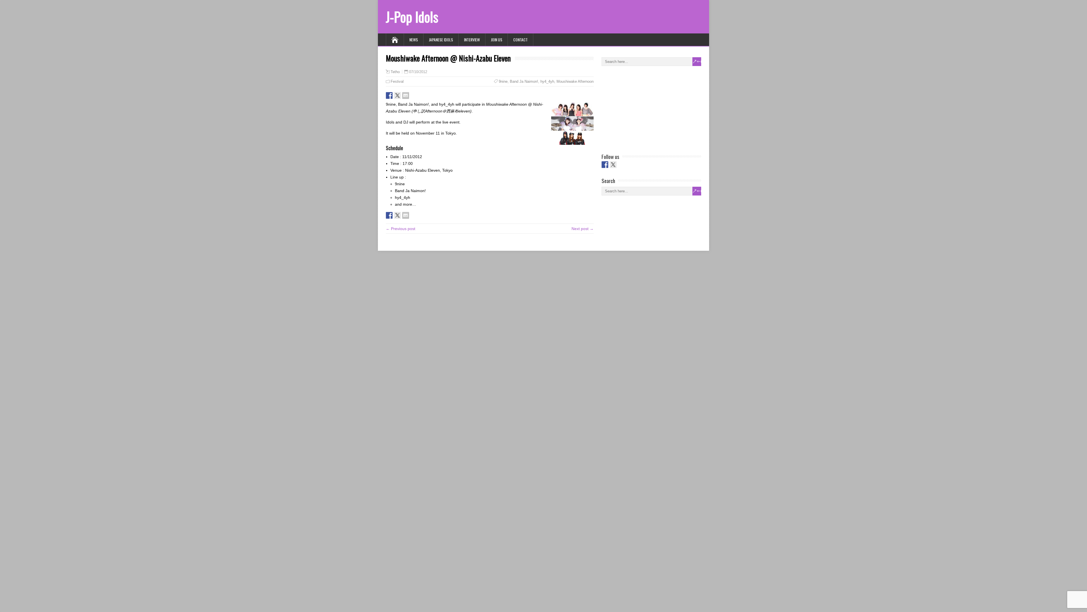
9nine (503, 81)
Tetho (395, 72)
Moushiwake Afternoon (575, 81)
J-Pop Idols (412, 17)
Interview (472, 39)
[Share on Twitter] (397, 95)
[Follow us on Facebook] (605, 164)
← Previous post (400, 228)
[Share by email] (405, 95)
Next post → (583, 228)
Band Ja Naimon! (524, 81)
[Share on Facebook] (389, 95)
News (413, 39)
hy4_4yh (547, 81)
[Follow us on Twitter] (613, 164)
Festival (397, 81)
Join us (496, 39)
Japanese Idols (441, 39)
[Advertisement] (644, 108)
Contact (520, 39)
